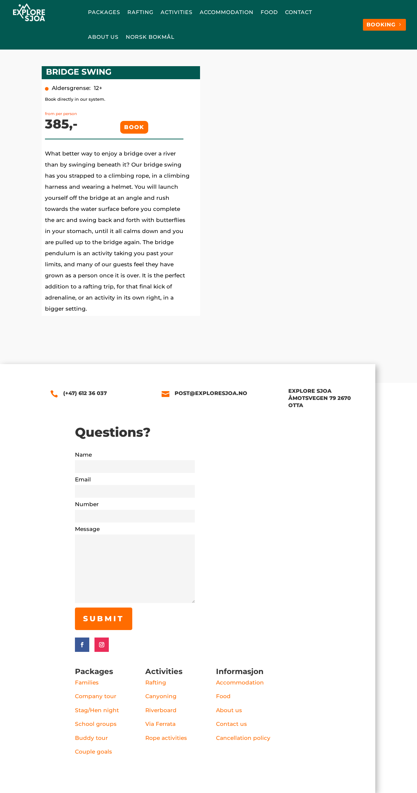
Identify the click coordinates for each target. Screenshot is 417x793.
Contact (298, 12)
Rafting (140, 12)
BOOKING (381, 25)
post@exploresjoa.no (211, 393)
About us (103, 37)
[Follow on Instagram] (101, 645)
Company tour (95, 696)
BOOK (134, 127)
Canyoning (161, 696)
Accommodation (226, 12)
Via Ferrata (160, 724)
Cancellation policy (243, 738)
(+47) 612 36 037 (85, 393)
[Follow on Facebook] (82, 645)
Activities (177, 12)
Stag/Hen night (97, 710)
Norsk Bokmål (150, 37)
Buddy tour (91, 738)
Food (269, 12)
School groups (96, 724)
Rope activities (166, 738)
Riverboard (161, 710)
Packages (104, 12)
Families (87, 682)
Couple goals (93, 751)
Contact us (231, 724)
